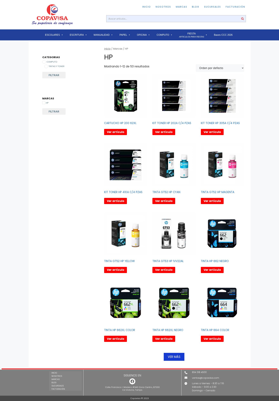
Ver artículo (115, 132)
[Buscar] (242, 18)
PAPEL (123, 35)
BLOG (195, 6)
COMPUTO (163, 35)
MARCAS (181, 6)
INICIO (146, 6)
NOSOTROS (163, 6)
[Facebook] (132, 381)
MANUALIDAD (102, 35)
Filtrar (54, 75)
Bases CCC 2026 (223, 35)
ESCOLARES (52, 35)
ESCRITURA (77, 35)
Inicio (107, 48)
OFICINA (142, 35)
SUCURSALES (212, 6)
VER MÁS (174, 357)
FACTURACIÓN (235, 6)
